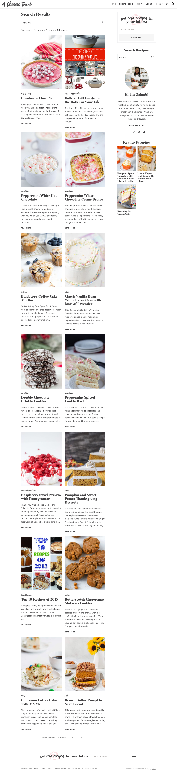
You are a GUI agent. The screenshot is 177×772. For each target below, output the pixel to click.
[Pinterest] (163, 4)
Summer (24, 292)
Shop (139, 4)
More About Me (136, 126)
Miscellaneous (26, 595)
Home (113, 4)
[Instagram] (160, 4)
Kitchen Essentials (72, 93)
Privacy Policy (74, 768)
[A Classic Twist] (17, 4)
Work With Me (60, 768)
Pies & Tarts (26, 93)
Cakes (67, 292)
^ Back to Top (26, 768)
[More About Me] (136, 78)
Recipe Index (126, 4)
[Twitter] (166, 4)
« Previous (63, 737)
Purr (154, 769)
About (149, 4)
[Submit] (153, 57)
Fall (66, 696)
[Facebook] (157, 4)
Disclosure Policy (89, 768)
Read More (26, 123)
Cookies (67, 595)
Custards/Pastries (28, 490)
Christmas (25, 191)
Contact (50, 768)
